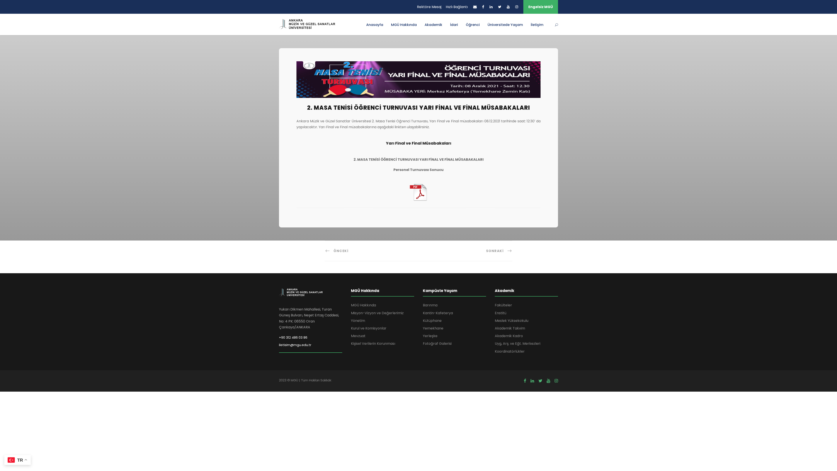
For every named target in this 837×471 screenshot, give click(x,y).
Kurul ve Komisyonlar (368, 328)
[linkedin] (491, 6)
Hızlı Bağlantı (457, 6)
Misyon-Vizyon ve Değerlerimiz (377, 313)
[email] (475, 6)
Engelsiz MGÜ (540, 6)
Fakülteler (503, 305)
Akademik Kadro (509, 335)
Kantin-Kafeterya (438, 313)
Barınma (430, 305)
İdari (454, 24)
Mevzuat (358, 335)
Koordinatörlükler (510, 351)
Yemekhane (433, 328)
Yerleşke (430, 335)
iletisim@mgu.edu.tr (295, 345)
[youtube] (508, 6)
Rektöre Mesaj (429, 6)
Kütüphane (432, 320)
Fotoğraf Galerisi (437, 343)
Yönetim (358, 320)
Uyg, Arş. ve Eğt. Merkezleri (517, 343)
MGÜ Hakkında (404, 24)
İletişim (537, 24)
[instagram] (516, 6)
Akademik (433, 24)
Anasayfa (374, 24)
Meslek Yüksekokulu (511, 320)
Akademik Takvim (510, 328)
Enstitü (500, 313)
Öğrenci (473, 24)
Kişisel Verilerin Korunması (373, 343)
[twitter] (499, 6)
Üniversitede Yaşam (505, 24)
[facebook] (483, 6)
